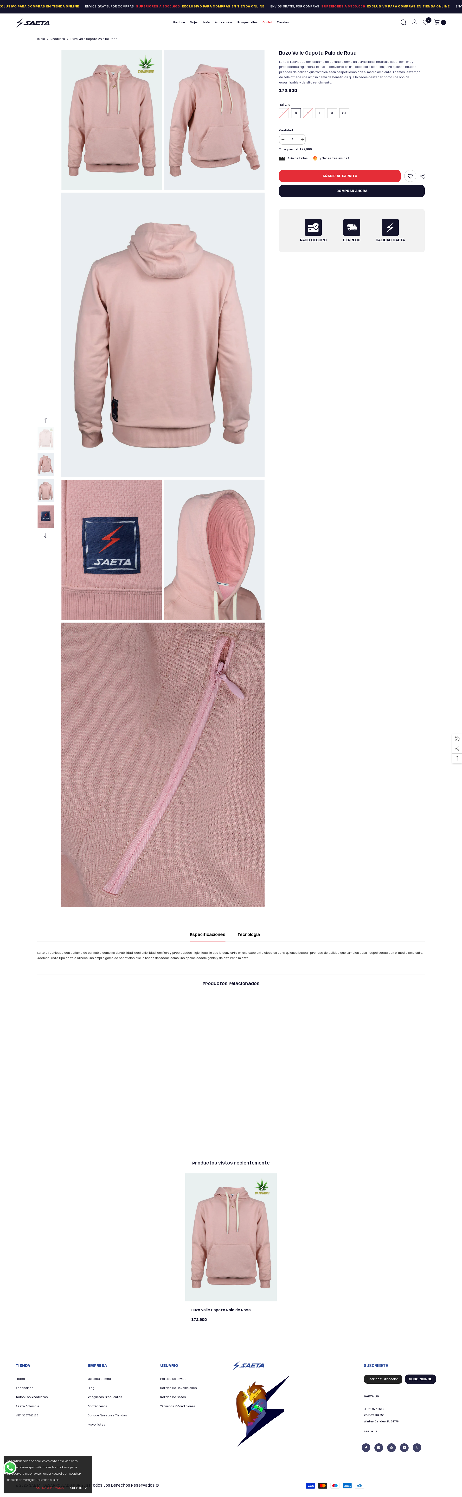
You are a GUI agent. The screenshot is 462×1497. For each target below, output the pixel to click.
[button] (45, 420)
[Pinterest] (391, 1447)
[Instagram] (378, 1447)
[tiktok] (404, 1447)
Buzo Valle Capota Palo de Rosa (221, 1310)
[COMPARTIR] (420, 176)
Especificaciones (207, 935)
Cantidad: (286, 130)
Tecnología (248, 935)
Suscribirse (420, 1379)
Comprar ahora (351, 191)
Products (58, 39)
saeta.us (370, 1431)
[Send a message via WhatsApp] (10, 1467)
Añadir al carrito (339, 176)
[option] (45, 438)
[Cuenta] (414, 22)
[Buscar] (403, 22)
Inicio (41, 39)
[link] (410, 176)
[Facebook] (366, 1447)
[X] (417, 1447)
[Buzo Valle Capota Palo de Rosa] (231, 1237)
